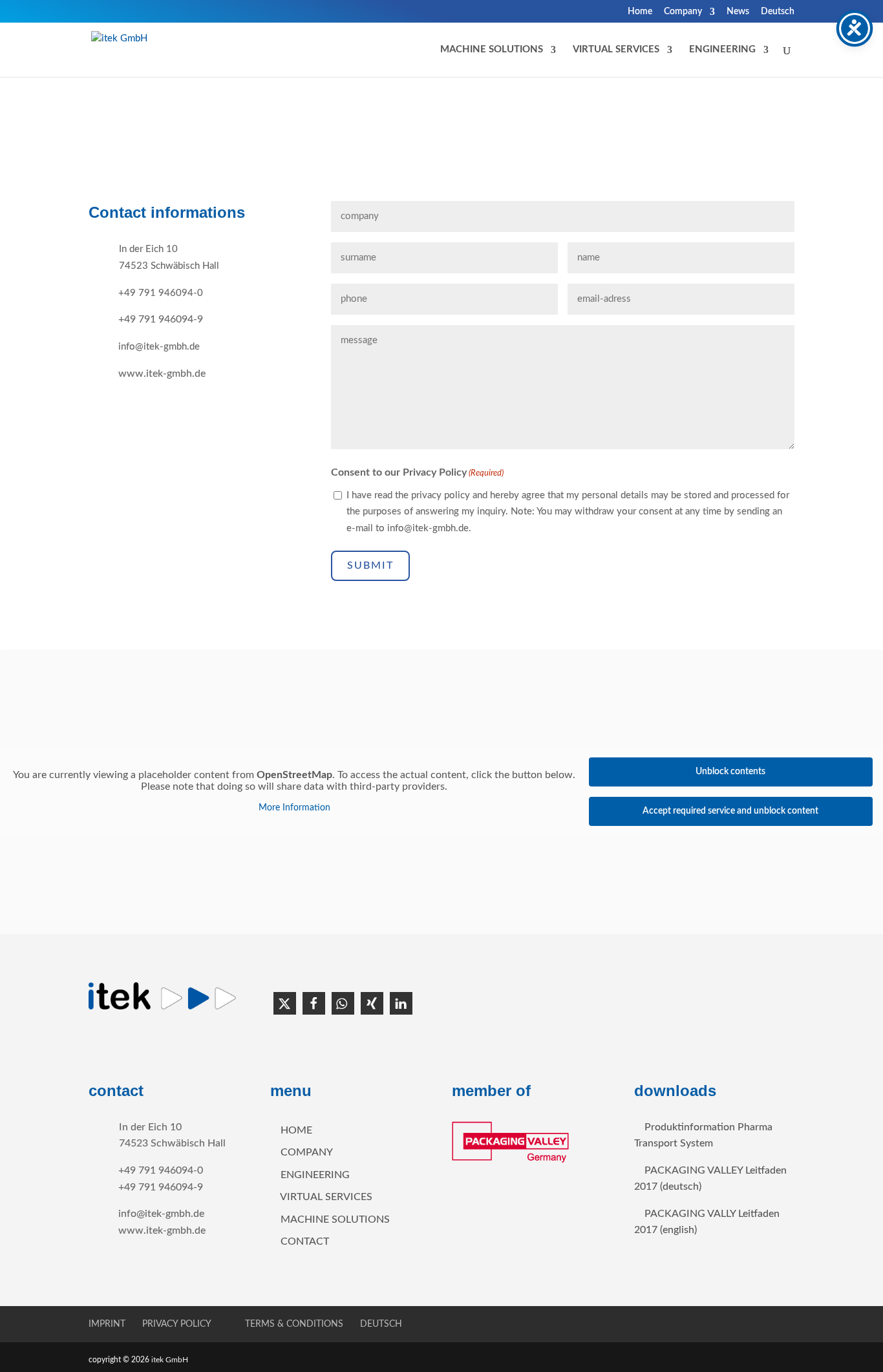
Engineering (722, 49)
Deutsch (777, 11)
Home (640, 11)
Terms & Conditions (294, 1324)
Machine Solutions (335, 1219)
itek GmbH (170, 1360)
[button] (284, 1003)
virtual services (616, 49)
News (738, 11)
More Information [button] (294, 807)
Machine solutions (491, 49)
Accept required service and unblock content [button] (730, 811)
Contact (305, 1241)
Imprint (107, 1324)
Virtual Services (326, 1197)
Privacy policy (176, 1324)
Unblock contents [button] (730, 771)
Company (683, 11)
